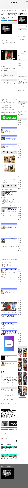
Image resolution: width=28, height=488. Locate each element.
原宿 (2, 417)
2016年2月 (19, 310)
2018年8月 (19, 252)
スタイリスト (10, 414)
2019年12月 (19, 221)
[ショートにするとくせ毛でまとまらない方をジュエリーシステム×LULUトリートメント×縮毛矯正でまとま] (20, 378)
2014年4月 (19, 335)
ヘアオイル (9, 415)
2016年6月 (19, 302)
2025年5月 (19, 124)
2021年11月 (19, 176)
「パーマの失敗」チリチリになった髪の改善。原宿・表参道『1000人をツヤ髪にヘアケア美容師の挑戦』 (22, 83)
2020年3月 (19, 215)
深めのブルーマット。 (21, 79)
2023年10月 (19, 147)
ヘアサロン (7, 416)
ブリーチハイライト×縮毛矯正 (22, 51)
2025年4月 (19, 126)
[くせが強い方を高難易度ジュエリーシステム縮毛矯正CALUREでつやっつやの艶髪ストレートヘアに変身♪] (20, 350)
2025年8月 (19, 120)
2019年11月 (19, 223)
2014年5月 (19, 333)
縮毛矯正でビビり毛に (21, 67)
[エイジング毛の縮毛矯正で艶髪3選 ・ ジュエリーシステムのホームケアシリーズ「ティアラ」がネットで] (25, 360)
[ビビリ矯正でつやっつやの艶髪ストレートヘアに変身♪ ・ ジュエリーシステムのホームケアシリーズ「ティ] (20, 388)
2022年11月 (19, 159)
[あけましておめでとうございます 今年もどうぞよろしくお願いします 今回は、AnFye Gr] (20, 355)
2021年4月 (19, 190)
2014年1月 (19, 341)
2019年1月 (19, 242)
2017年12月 (19, 267)
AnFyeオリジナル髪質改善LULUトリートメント (22, 37)
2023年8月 (19, 151)
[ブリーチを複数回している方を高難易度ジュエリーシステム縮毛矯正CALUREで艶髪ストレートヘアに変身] (25, 369)
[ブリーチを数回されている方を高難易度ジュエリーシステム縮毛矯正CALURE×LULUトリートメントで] (20, 360)
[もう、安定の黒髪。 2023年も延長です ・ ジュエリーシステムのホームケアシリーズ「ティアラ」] (25, 350)
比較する (26, 484)
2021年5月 (19, 188)
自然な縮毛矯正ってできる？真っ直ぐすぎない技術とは (22, 104)
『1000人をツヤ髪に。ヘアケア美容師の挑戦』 (6, 410)
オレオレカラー (12, 412)
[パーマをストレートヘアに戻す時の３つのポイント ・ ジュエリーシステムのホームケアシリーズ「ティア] (25, 374)
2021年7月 (19, 184)
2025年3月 (19, 128)
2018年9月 (19, 250)
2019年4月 (19, 236)
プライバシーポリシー (23, 6)
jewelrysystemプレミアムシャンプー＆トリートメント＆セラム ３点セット (22, 91)
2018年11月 (19, 246)
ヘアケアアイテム (20, 59)
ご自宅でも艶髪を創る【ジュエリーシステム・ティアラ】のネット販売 (9, 74)
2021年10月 (19, 178)
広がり (7, 417)
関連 (3, 76)
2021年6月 (19, 186)
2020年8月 (19, 205)
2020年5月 (19, 211)
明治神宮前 (10, 417)
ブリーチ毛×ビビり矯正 (21, 53)
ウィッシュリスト (17, 484)
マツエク (10, 416)
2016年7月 (19, 300)
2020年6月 (19, 209)
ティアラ (2, 415)
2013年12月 (19, 343)
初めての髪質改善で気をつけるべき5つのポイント (22, 115)
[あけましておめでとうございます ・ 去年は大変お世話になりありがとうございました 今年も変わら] (20, 364)
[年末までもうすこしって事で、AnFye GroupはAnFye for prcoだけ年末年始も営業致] (25, 383)
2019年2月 (19, 240)
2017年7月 (19, 277)
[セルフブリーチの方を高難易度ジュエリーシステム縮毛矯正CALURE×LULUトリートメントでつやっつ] (20, 374)
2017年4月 (19, 283)
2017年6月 (19, 279)
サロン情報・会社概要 (8, 6)
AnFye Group (4, 6)
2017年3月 (19, 285)
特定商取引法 (13, 484)
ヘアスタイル (20, 61)
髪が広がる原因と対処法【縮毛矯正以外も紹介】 (22, 109)
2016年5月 (19, 304)
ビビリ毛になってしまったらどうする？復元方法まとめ (22, 106)
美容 (15, 410)
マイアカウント (19, 6)
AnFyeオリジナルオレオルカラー (22, 34)
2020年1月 (19, 219)
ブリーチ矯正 (20, 55)
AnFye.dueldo (10, 411)
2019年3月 (19, 238)
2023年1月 (19, 157)
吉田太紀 (5, 417)
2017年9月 (19, 273)
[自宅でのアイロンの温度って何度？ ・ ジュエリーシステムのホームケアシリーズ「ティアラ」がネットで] (20, 383)
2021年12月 (19, 174)
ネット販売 (6, 415)
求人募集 (11, 6)
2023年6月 (19, 155)
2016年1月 (19, 312)
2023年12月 (19, 143)
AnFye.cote (7, 411)
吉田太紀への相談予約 (4, 72)
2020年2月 (19, 217)
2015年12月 (19, 314)
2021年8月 (19, 182)
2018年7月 (19, 254)
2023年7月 (19, 153)
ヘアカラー (12, 415)
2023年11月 (19, 145)
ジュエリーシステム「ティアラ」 (5, 414)
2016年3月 (19, 308)
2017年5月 (19, 281)
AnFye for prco (3, 411)
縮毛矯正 (19, 65)
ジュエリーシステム (8, 413)
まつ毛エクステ (8, 412)
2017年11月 (19, 269)
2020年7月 (19, 207)
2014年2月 (19, 339)
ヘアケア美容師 (3, 416)
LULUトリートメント (4, 412)
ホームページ (22, 484)
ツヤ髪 (14, 414)
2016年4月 (19, 306)
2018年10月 (19, 248)
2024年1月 (19, 141)
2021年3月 (19, 192)
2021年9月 (19, 180)
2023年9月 (19, 149)
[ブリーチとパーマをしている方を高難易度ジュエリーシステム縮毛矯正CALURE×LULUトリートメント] (20, 392)
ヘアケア (16, 415)
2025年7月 (19, 122)
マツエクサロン (13, 416)
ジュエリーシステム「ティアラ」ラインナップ (7, 75)
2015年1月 (19, 331)
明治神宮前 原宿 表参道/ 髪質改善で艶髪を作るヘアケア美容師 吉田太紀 (14, 1)
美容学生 (15, 417)
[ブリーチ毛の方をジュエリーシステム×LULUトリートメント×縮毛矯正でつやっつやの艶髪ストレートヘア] (25, 355)
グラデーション (3, 413)
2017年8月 (19, 275)
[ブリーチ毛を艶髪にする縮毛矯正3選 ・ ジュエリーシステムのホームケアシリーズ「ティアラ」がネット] (25, 388)
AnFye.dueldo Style (15, 6)
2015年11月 (19, 316)
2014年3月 (19, 337)
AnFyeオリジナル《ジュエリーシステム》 (6, 409)
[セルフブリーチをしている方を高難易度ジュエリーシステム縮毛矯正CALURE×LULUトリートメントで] (25, 378)
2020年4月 (19, 213)
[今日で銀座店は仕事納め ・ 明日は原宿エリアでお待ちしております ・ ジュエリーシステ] (20, 369)
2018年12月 (19, 244)
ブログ (13, 410)
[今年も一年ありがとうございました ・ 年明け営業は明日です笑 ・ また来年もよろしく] (25, 364)
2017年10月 (19, 271)
